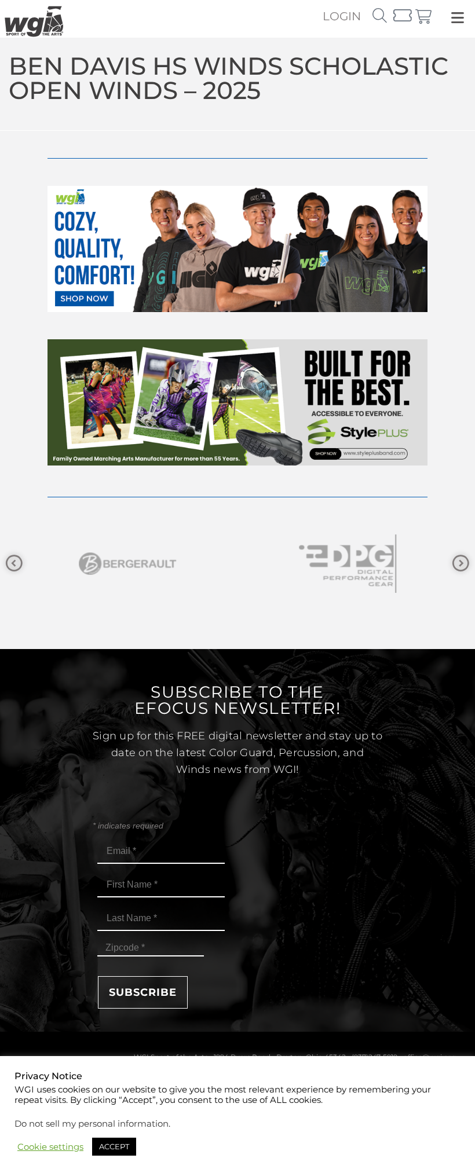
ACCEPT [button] (114, 1146)
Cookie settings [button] (50, 1147)
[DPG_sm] (347, 563)
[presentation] (14, 563)
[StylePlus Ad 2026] (237, 462)
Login (342, 16)
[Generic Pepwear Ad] (237, 308)
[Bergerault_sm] (127, 563)
